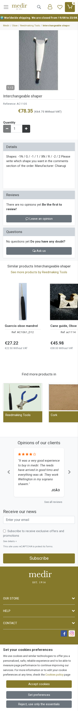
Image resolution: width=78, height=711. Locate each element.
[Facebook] (64, 633)
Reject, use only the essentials (39, 704)
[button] (8, 472)
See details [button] (10, 541)
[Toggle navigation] (6, 7)
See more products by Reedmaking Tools (39, 272)
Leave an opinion (41, 219)
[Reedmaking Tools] (22, 397)
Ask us (41, 251)
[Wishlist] (60, 7)
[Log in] (50, 7)
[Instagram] (72, 633)
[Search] (39, 7)
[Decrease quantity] (7, 129)
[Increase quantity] (26, 129)
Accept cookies (39, 684)
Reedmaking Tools (18, 415)
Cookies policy (54, 674)
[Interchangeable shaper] (39, 61)
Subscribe (39, 558)
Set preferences (39, 695)
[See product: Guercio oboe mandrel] (22, 301)
